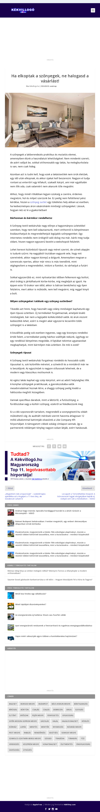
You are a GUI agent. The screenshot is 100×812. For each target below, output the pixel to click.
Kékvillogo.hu (34, 86)
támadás (72, 738)
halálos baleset (70, 721)
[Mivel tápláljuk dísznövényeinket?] (11, 606)
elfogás (79, 709)
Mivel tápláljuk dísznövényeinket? (30, 604)
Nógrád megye (74, 727)
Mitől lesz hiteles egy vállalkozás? (30, 593)
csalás (46, 709)
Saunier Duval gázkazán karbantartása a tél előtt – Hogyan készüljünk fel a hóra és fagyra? (50, 579)
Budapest (43, 704)
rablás (27, 732)
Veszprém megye (31, 744)
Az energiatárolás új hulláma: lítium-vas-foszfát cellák (40, 615)
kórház (13, 727)
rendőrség (39, 732)
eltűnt (12, 715)
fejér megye (38, 715)
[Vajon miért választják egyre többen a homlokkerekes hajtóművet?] (11, 638)
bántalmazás (81, 704)
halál (55, 721)
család (35, 709)
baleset (13, 704)
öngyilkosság (83, 744)
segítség (53, 732)
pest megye (14, 732)
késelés (85, 721)
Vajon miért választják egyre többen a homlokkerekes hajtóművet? (46, 636)
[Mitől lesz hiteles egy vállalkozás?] (11, 595)
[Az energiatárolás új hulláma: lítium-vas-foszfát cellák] (11, 616)
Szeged (48, 738)
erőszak (24, 715)
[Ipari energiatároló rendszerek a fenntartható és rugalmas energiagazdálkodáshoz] (11, 627)
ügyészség (14, 750)
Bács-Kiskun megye (61, 704)
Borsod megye (28, 704)
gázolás (45, 721)
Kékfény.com (70, 804)
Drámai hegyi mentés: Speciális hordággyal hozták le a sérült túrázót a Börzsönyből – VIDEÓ (48, 512)
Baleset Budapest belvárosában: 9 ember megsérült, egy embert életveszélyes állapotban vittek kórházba (51, 522)
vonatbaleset (50, 744)
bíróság (13, 709)
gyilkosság (67, 715)
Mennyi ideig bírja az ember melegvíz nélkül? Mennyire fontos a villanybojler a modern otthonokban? (47, 572)
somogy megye (68, 732)
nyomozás (58, 727)
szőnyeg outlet (38, 202)
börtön (25, 709)
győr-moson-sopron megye (23, 721)
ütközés (27, 750)
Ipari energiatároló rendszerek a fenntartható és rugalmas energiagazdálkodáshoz (53, 625)
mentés (33, 727)
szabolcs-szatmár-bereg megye (25, 738)
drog (69, 709)
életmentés (67, 744)
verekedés (14, 744)
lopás (23, 727)
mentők (45, 727)
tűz (83, 738)
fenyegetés (53, 715)
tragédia (59, 738)
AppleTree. (37, 804)
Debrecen (58, 709)
